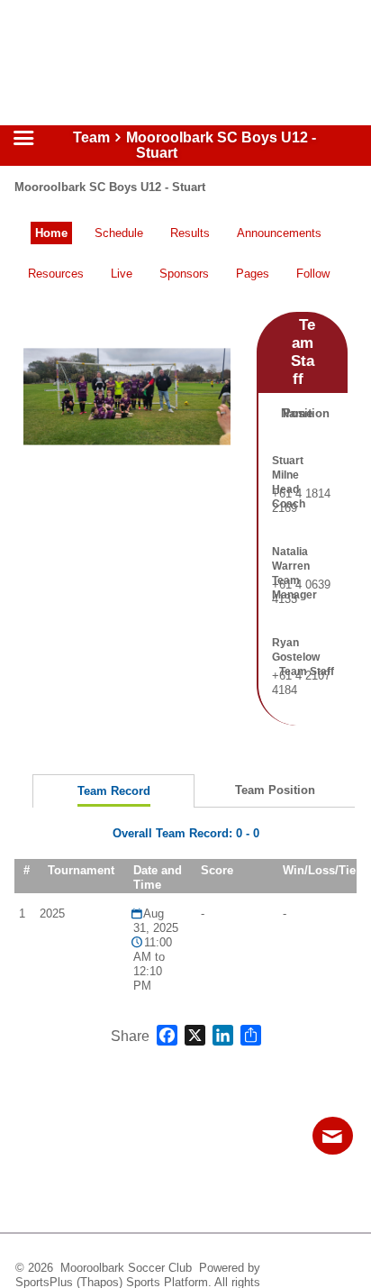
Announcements (279, 233)
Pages (252, 273)
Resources (56, 273)
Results (190, 233)
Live (121, 273)
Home (51, 233)
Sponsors (184, 273)
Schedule (119, 233)
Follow (313, 273)
